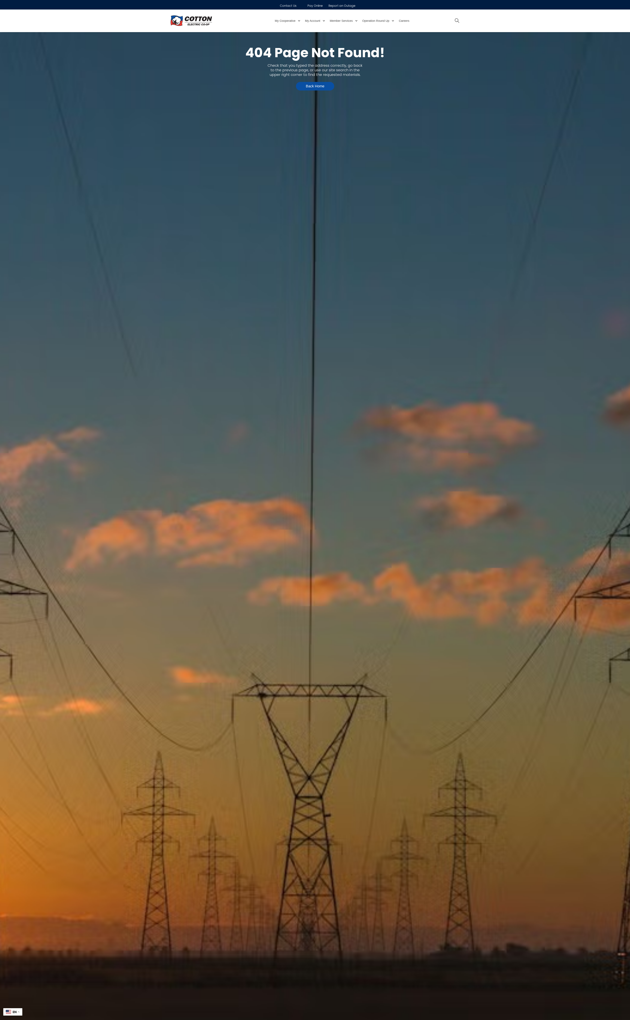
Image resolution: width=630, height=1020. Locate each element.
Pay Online (315, 6)
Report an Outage (341, 6)
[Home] (200, 20)
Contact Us (288, 6)
